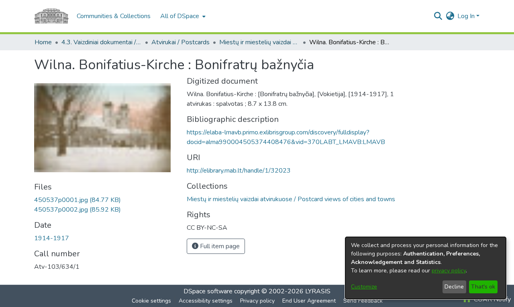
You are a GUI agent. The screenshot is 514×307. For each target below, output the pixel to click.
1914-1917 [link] (51, 238)
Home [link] (43, 42)
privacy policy (449, 270)
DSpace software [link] (208, 291)
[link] (77, 200)
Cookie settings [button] (151, 301)
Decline (454, 287)
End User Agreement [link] (309, 301)
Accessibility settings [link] (206, 301)
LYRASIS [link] (317, 291)
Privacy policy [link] (257, 301)
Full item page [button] (219, 246)
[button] (438, 16)
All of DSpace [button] (179, 16)
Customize (364, 287)
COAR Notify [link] (491, 299)
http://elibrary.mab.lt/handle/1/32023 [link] (239, 170)
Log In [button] (466, 16)
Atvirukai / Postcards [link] (180, 42)
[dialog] (425, 268)
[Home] (51, 16)
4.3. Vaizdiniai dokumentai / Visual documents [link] (101, 42)
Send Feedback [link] (363, 301)
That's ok (483, 287)
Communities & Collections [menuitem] (114, 16)
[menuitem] (182, 16)
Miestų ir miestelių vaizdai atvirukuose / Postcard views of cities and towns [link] (259, 42)
